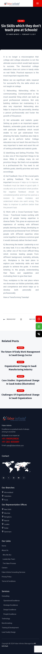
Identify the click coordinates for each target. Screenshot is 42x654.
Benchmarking (7, 623)
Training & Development (10, 628)
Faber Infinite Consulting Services (13, 572)
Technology (6, 619)
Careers (4, 568)
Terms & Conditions (9, 581)
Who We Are (7, 555)
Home (4, 546)
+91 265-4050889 (10, 442)
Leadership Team (9, 559)
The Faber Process (9, 563)
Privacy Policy (6, 577)
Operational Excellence (11, 600)
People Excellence (9, 614)
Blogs (21, 21)
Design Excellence (9, 610)
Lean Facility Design (9, 632)
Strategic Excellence (10, 605)
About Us (5, 550)
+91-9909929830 (10, 438)
